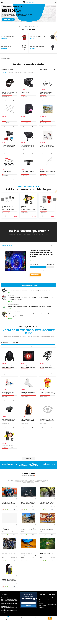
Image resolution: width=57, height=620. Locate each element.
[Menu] (1, 2)
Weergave (4, 38)
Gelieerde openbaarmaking (52, 603)
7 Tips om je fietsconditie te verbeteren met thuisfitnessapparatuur (8, 529)
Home (40, 598)
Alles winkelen (42, 600)
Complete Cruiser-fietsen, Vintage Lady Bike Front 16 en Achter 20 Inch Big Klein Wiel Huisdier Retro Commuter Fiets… (47, 120)
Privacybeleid (51, 598)
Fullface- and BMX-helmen (13, 311)
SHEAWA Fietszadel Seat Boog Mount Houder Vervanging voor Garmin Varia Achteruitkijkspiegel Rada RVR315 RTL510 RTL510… (28, 173)
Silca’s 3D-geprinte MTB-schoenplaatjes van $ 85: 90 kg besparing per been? (28, 555)
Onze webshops (43, 605)
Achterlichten (11, 295)
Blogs (40, 601)
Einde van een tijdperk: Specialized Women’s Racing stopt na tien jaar (8, 504)
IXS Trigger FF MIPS (25, 92)
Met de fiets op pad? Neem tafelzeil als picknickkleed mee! (47, 554)
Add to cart (35, 275)
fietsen (3, 506)
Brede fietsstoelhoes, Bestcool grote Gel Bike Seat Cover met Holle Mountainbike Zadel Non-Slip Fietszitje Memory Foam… (28, 147)
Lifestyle (41, 557)
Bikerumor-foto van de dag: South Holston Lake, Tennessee (28, 528)
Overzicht (41, 603)
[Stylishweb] (16, 499)
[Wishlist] (21, 618)
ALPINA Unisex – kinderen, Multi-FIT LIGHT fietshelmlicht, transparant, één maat (29, 306)
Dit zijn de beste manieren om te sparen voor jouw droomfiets (28, 503)
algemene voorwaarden (51, 600)
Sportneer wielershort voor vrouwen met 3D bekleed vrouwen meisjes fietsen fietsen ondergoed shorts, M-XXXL (28, 120)
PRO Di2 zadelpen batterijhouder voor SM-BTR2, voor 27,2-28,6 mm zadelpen (29, 290)
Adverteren (41, 607)
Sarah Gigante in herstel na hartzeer (8, 554)
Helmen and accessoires (13, 304)
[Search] (55, 2)
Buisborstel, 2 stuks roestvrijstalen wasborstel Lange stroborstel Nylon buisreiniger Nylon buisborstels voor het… (47, 173)
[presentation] (2, 199)
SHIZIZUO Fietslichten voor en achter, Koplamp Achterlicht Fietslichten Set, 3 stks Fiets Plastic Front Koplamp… (9, 147)
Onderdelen (10, 288)
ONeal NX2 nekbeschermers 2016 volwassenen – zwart (9, 93)
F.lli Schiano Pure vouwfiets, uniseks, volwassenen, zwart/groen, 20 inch (46, 93)
